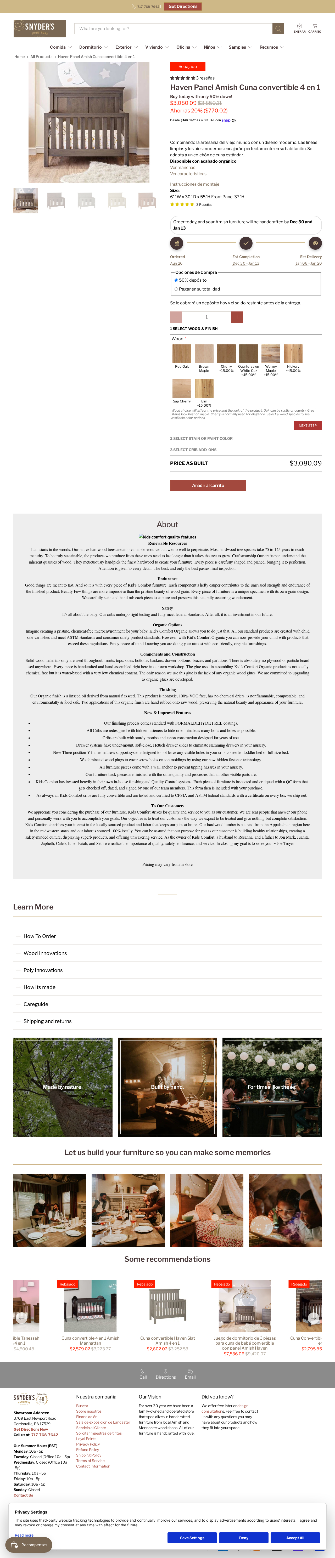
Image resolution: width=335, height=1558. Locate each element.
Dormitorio (90, 47)
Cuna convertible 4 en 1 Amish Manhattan (90, 1341)
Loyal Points (86, 1438)
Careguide (36, 1004)
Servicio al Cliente (91, 1427)
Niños (209, 47)
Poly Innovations (43, 970)
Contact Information (93, 1466)
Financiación (86, 1416)
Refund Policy (87, 1449)
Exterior (123, 47)
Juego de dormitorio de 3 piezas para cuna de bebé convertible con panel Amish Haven (245, 1343)
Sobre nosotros (89, 1411)
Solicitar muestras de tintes (99, 1433)
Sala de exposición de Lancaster (103, 1422)
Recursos (269, 47)
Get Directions (183, 6)
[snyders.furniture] (40, 28)
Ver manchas (182, 167)
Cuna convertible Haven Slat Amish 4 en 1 (167, 1341)
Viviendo (154, 47)
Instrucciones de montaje (194, 184)
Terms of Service (90, 1460)
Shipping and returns (48, 1021)
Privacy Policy (88, 1444)
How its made (39, 987)
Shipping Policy (88, 1455)
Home (19, 56)
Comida (58, 47)
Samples (237, 47)
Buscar (82, 1405)
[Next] (313, 1318)
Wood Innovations (45, 953)
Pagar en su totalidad (199, 289)
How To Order (40, 936)
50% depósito (193, 280)
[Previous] (21, 1318)
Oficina (183, 47)
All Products (41, 56)
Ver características (188, 173)
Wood (177, 338)
